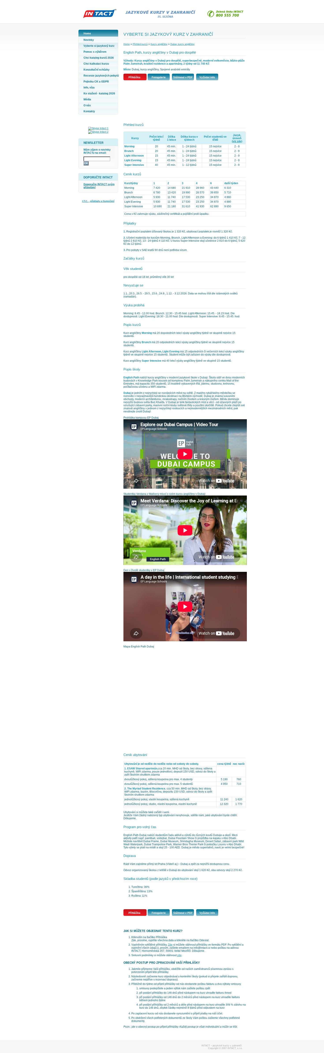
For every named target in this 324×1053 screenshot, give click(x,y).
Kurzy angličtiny (159, 44)
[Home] (98, 18)
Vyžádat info (207, 77)
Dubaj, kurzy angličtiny (182, 44)
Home (126, 44)
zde (179, 955)
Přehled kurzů (140, 44)
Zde (170, 944)
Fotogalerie (159, 77)
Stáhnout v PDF (183, 77)
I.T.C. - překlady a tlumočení (98, 201)
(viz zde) (237, 141)
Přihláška (134, 77)
